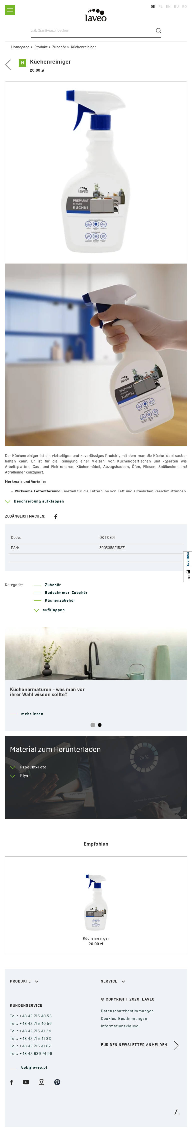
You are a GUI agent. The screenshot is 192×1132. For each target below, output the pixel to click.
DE (153, 7)
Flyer (25, 776)
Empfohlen (96, 844)
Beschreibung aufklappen (39, 502)
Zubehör (59, 47)
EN (168, 7)
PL (160, 7)
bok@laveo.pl (34, 1068)
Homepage (20, 47)
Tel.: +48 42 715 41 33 (30, 1039)
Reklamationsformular (122, 994)
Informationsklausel (120, 1026)
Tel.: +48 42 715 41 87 (30, 1046)
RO (184, 7)
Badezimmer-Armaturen (33, 994)
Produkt (40, 47)
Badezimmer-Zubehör (66, 593)
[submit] (158, 30)
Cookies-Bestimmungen (124, 1019)
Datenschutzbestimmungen (127, 1011)
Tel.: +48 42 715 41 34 (30, 1031)
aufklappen (54, 610)
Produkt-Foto (33, 767)
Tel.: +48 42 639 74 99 (31, 1054)
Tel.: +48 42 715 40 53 (31, 1016)
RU (176, 7)
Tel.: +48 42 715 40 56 (31, 1024)
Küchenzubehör (60, 601)
